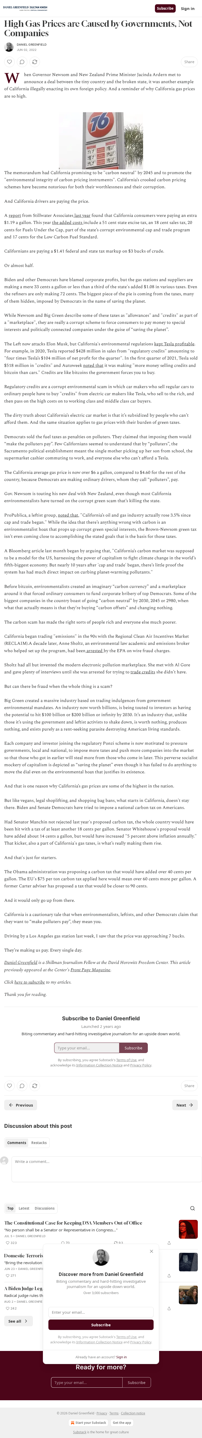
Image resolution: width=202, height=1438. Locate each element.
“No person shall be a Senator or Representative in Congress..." (61, 1229)
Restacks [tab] (39, 1142)
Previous (24, 1105)
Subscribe (165, 8)
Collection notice (133, 1413)
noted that (93, 365)
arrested (94, 650)
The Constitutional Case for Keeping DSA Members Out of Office (73, 1223)
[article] (101, 1233)
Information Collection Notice (99, 1342)
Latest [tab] (24, 1208)
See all (14, 1321)
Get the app (122, 1422)
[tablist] (27, 1142)
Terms (114, 1413)
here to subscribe (29, 982)
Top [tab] (10, 1208)
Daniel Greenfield (32, 44)
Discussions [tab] (44, 1208)
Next (181, 1105)
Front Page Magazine (90, 970)
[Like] (9, 62)
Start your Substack (90, 1422)
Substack (79, 1432)
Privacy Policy (140, 1342)
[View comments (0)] (22, 62)
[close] (151, 1251)
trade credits (142, 672)
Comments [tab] (16, 1142)
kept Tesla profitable (174, 344)
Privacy (102, 1413)
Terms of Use (126, 1336)
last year (81, 215)
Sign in (188, 8)
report (15, 215)
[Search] (192, 1208)
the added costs (67, 222)
